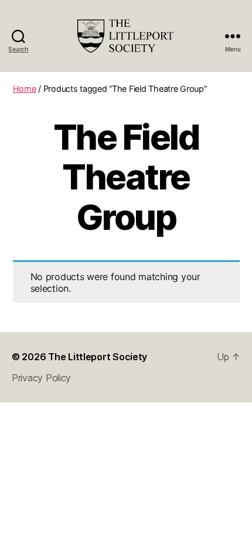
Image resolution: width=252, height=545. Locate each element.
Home (24, 89)
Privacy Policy (41, 378)
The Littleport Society (97, 357)
